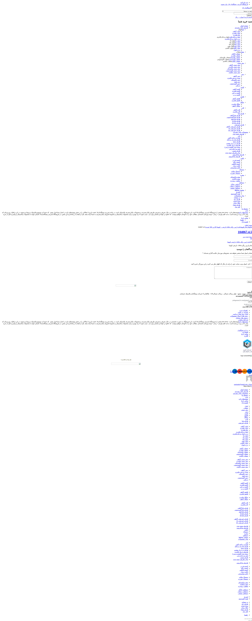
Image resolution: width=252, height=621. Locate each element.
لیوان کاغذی (236, 48)
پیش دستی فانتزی (234, 67)
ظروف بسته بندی (238, 134)
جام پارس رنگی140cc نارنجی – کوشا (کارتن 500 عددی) (223, 227)
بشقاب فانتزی (235, 55)
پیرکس (238, 85)
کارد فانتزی (236, 112)
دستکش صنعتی (235, 188)
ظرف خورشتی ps (234, 128)
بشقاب (242, 52)
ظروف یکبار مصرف (241, 27)
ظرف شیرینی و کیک (233, 140)
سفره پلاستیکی (235, 177)
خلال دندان (236, 203)
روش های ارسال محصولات (239, 316)
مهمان (243, 384)
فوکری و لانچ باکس (234, 138)
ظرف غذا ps (236, 121)
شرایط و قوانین (243, 320)
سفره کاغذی (236, 179)
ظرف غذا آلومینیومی (233, 117)
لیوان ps (237, 41)
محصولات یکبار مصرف (240, 132)
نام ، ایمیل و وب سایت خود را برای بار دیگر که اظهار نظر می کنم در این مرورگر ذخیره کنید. (220, 264)
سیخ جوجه (236, 201)
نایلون (242, 158)
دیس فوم (237, 82)
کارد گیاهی (236, 110)
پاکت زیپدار (236, 166)
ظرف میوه (236, 141)
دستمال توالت (235, 171)
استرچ (238, 192)
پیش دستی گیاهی (234, 65)
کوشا (242, 227)
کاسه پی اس (236, 93)
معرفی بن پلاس (243, 312)
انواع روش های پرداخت (240, 314)
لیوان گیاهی (236, 31)
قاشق (242, 97)
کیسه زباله (236, 162)
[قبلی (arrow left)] (251, 620)
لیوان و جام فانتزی (234, 37)
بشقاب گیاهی (235, 54)
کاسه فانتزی (236, 91)
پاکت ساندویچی (235, 168)
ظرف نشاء (236, 205)
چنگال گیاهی (236, 106)
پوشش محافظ (239, 190)
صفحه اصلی (244, 26)
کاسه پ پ (236, 95)
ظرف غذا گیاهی (235, 115)
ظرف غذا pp (236, 123)
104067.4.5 (245, 232)
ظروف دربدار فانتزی (233, 145)
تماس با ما (244, 218)
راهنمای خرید (243, 310)
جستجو (249, 15)
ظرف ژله (237, 199)
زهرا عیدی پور (247, 237)
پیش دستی (240, 63)
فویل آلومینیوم (235, 194)
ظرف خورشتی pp (234, 130)
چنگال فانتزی (235, 104)
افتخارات (245, 332)
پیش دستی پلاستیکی (233, 69)
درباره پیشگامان (243, 330)
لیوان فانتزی (236, 33)
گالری (246, 336)
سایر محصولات (239, 196)
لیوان (243, 29)
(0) (251, 238)
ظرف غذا (241, 113)
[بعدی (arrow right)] (249, 620)
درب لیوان (236, 50)
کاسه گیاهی (236, 89)
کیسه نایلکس (236, 164)
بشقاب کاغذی (236, 61)
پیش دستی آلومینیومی (233, 70)
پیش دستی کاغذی (234, 72)
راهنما (242, 220)
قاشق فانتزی (236, 100)
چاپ (246, 210)
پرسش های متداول (242, 318)
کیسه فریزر (236, 160)
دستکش (241, 182)
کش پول (237, 207)
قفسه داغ (245, 222)
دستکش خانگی (235, 184)
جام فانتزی (236, 35)
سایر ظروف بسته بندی (232, 153)
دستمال (241, 169)
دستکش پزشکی (235, 186)
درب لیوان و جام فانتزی (232, 39)
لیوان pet (237, 44)
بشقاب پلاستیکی (235, 57)
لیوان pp (237, 42)
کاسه (242, 87)
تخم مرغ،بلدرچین (234, 149)
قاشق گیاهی (236, 98)
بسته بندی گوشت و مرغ (232, 147)
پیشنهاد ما (245, 209)
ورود (250, 375)
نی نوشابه (237, 197)
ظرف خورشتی (239, 125)
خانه (250, 227)
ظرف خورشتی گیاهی (233, 126)
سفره (242, 175)
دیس (242, 74)
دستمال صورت (235, 173)
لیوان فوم (237, 46)
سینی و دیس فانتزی (233, 78)
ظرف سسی (236, 151)
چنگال (242, 102)
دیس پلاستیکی (235, 80)
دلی (239, 136)
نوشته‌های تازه (243, 212)
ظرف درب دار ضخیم (233, 143)
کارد (242, 108)
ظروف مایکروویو (238, 154)
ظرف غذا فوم (235, 119)
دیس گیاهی (236, 76)
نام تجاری (246, 227)
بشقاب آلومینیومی (234, 59)
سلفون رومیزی (235, 181)
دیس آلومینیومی (235, 84)
